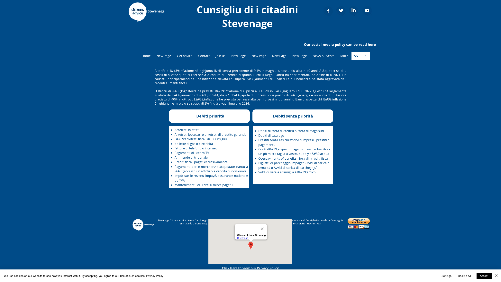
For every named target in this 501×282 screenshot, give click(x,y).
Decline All (464, 276)
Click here (230, 268)
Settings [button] (446, 276)
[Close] (496, 276)
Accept (484, 276)
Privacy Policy (154, 276)
